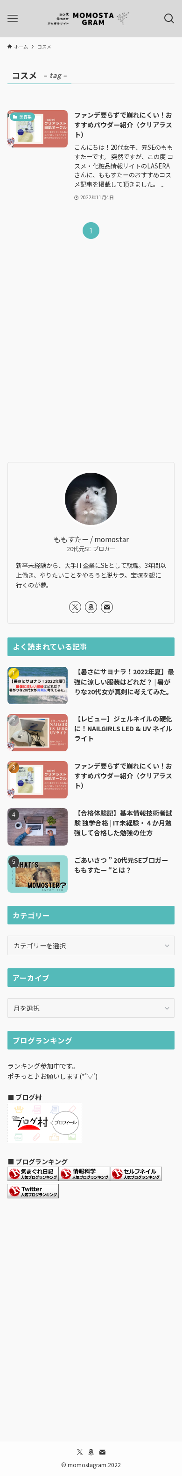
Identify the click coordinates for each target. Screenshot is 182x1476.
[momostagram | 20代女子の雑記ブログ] (90, 18)
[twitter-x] (75, 607)
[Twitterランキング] (33, 1195)
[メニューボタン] (12, 18)
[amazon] (91, 607)
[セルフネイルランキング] (135, 1178)
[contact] (107, 607)
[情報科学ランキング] (84, 1178)
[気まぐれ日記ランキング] (33, 1178)
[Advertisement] (91, 358)
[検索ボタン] (169, 18)
